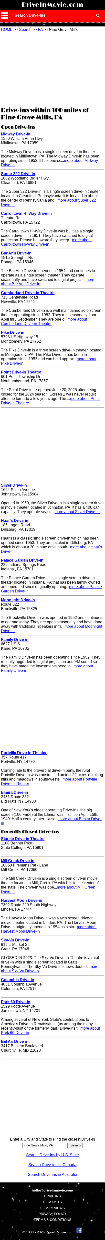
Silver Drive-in (14, 485)
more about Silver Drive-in (77, 512)
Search (25, 29)
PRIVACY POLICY (52, 1214)
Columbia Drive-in (17, 980)
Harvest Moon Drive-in (21, 900)
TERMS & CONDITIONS (52, 1220)
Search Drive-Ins (30, 15)
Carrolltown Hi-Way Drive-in (26, 213)
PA (40, 29)
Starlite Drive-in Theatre (22, 839)
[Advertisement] (52, 68)
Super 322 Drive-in (18, 174)
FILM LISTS (52, 1202)
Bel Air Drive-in (15, 1041)
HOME (7, 29)
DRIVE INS (52, 1196)
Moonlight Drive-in (18, 600)
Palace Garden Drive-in (22, 560)
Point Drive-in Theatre (21, 372)
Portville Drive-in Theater (24, 753)
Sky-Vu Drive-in (15, 940)
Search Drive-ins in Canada (52, 1165)
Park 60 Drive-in (15, 1002)
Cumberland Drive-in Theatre (27, 293)
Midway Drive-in (15, 134)
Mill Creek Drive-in (17, 861)
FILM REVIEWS (52, 1208)
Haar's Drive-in (14, 520)
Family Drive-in (15, 640)
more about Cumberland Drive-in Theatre (44, 321)
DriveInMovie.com (52, 5)
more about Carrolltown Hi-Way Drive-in (46, 242)
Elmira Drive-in (14, 792)
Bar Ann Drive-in (16, 253)
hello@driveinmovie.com (52, 1190)
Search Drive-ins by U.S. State (52, 1155)
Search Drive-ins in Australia (52, 1174)
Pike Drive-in (12, 332)
